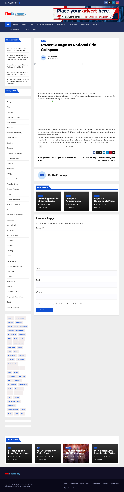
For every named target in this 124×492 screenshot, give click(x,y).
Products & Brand (13, 292)
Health (9, 194)
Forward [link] (70, 146)
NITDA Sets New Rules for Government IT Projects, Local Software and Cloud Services (17, 58)
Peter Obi (16, 397)
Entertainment (12, 179)
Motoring (10, 251)
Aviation (85, 24)
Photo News (27, 24)
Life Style (10, 240)
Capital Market (12, 138)
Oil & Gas (73, 24)
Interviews (10, 230)
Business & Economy (14, 133)
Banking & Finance (45, 24)
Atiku (9, 343)
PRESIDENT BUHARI (14, 401)
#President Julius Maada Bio (16, 330)
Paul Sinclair (18, 393)
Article (9, 107)
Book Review (11, 122)
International (11, 225)
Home (65, 483)
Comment (40, 228)
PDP (9, 397)
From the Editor (12, 184)
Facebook (11, 359)
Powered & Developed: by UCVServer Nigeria (17, 486)
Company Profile (73, 483)
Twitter (10, 414)
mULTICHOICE (12, 384)
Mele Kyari (22, 376)
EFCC (15, 351)
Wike (22, 414)
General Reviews (13, 189)
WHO (16, 414)
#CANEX (10, 322)
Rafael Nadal (11, 405)
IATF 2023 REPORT (14, 29)
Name (38, 268)
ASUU (22, 339)
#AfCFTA (10, 318)
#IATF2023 (19, 322)
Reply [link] (65, 146)
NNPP (9, 389)
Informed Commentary (14, 215)
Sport (9, 302)
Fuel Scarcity (20, 359)
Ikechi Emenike (12, 364)
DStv (9, 351)
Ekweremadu (11, 355)
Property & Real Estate (15, 297)
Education (10, 168)
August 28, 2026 (16, 456)
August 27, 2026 (73, 456)
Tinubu (23, 409)
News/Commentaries (14, 266)
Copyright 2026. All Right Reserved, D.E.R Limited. (19, 485)
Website (39, 292)
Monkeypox (18, 380)
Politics (61, 24)
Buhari (20, 347)
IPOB (9, 372)
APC (9, 339)
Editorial (10, 163)
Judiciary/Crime (12, 235)
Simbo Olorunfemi (13, 409)
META (9, 380)
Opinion (9, 276)
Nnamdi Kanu (23, 384)
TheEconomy (54, 56)
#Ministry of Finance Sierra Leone (17, 326)
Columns (10, 148)
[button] (117, 27)
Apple (15, 339)
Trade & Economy (13, 307)
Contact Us (71, 488)
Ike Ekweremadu (12, 368)
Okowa (10, 393)
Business (10, 127)
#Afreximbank (20, 318)
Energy (9, 174)
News (15, 24)
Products (105, 483)
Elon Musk (22, 355)
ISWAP (16, 372)
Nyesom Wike (18, 389)
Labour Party (11, 376)
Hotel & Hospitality (13, 199)
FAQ (64, 488)
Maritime (10, 245)
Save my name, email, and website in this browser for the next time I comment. (65, 304)
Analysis (10, 102)
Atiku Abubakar (18, 343)
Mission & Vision (84, 483)
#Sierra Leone (12, 334)
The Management (96, 483)
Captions (10, 143)
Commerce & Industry (14, 153)
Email (38, 280)
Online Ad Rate (114, 483)
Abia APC (22, 334)
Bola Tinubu (11, 347)
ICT (8, 210)
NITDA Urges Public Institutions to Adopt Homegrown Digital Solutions (18, 82)
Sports (96, 24)
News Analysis (12, 261)
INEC (22, 368)
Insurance (10, 220)
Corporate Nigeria (13, 158)
